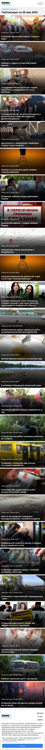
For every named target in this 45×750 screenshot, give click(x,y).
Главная (6, 9)
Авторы (40, 713)
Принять (22, 746)
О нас (40, 716)
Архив (13, 9)
